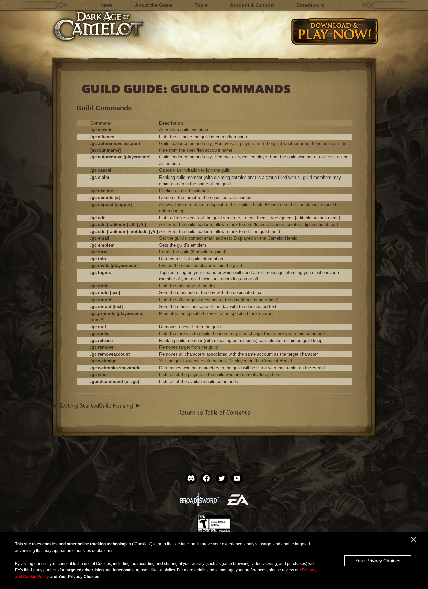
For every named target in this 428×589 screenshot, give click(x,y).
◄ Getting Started (74, 405)
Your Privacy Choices (377, 560)
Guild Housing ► (120, 405)
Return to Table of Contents (214, 412)
